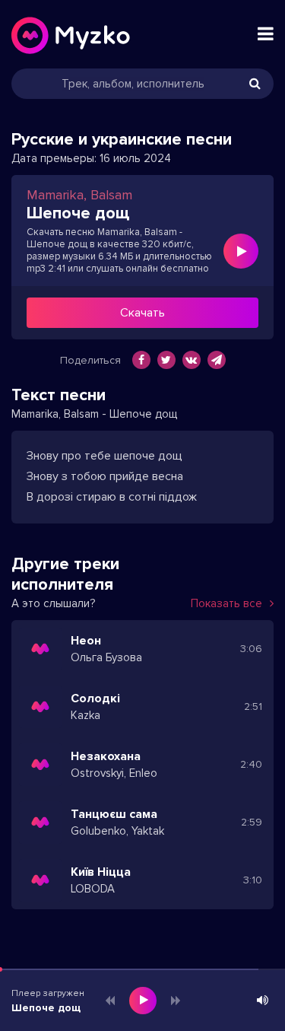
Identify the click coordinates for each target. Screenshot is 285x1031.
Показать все (226, 603)
